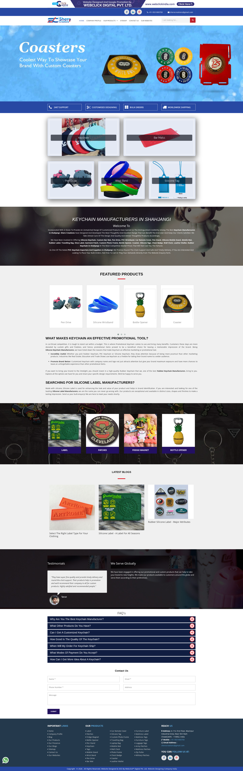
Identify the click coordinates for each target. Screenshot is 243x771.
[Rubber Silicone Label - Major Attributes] (171, 502)
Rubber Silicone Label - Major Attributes (169, 521)
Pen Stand (90, 743)
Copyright (71, 769)
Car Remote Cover (118, 731)
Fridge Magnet (92, 737)
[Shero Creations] (59, 20)
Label (88, 731)
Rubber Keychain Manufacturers (171, 371)
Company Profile (93, 20)
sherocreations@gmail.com (181, 12)
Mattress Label (141, 734)
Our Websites (146, 20)
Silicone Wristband (88, 322)
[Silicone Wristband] (88, 304)
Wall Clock (115, 749)
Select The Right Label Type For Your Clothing (68, 535)
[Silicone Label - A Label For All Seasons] (121, 507)
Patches (89, 734)
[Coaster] (162, 304)
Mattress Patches (142, 749)
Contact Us (134, 20)
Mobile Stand (92, 752)
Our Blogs (52, 746)
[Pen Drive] (51, 304)
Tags (88, 749)
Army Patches (141, 746)
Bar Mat (89, 761)
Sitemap (123, 20)
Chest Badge (116, 755)
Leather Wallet (117, 761)
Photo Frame (116, 752)
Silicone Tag (116, 734)
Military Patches (142, 755)
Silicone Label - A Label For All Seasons (119, 533)
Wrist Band (91, 755)
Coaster (162, 322)
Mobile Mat (116, 746)
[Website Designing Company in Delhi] (121, 4)
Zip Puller (139, 752)
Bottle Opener (125, 322)
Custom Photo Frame (120, 737)
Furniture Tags (141, 740)
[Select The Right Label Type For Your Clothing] (72, 507)
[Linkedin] (133, 11)
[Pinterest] (139, 11)
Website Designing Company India (162, 769)
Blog (50, 737)
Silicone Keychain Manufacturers (60, 350)
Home (81, 20)
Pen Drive (51, 322)
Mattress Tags (141, 737)
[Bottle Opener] (125, 304)
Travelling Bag (117, 740)
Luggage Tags (141, 743)
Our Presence (54, 743)
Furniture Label (142, 731)
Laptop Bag (116, 743)
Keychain (90, 746)
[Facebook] (126, 11)
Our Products (109, 20)
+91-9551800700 (155, 12)
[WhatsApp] (5, 760)
